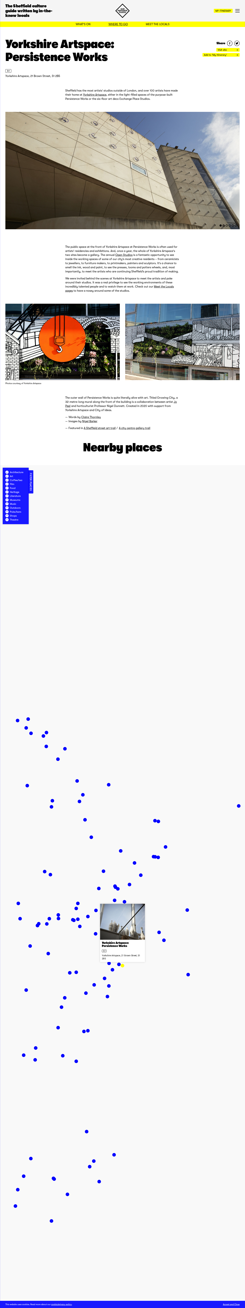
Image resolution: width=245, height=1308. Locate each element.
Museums (15, 499)
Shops (13, 515)
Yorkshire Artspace (94, 94)
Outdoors (15, 507)
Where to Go (118, 24)
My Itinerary (223, 10)
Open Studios (124, 255)
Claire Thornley (91, 417)
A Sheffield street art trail (100, 428)
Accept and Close (231, 1304)
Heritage (14, 492)
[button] (122, 965)
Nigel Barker (89, 421)
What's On (83, 24)
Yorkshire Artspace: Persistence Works (115, 944)
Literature (15, 496)
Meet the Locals (157, 24)
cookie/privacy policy (61, 1304)
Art (8, 71)
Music (13, 503)
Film (12, 484)
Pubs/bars (15, 511)
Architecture (16, 472)
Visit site (222, 49)
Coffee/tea (16, 480)
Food (12, 488)
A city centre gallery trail (134, 428)
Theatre (14, 519)
